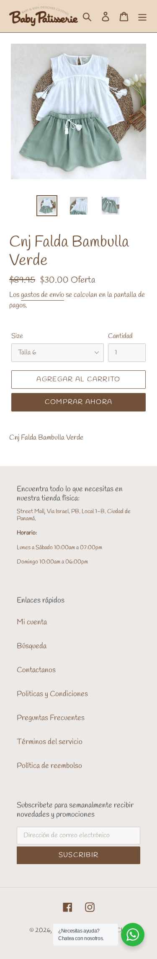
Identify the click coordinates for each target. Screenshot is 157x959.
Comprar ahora (79, 402)
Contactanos (36, 670)
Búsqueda (31, 646)
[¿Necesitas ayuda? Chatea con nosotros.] (132, 934)
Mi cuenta (32, 622)
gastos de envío (42, 295)
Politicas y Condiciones (52, 694)
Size (17, 336)
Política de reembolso (49, 766)
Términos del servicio (49, 742)
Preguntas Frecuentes (51, 718)
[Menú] (142, 16)
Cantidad (120, 336)
